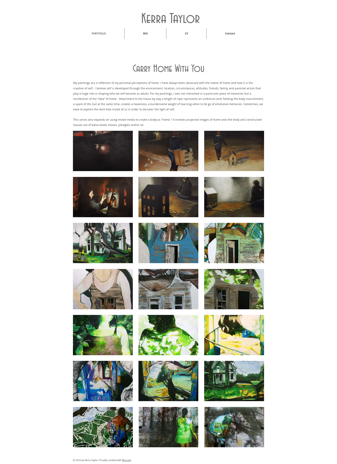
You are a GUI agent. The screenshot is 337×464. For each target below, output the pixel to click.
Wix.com (126, 460)
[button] (103, 151)
